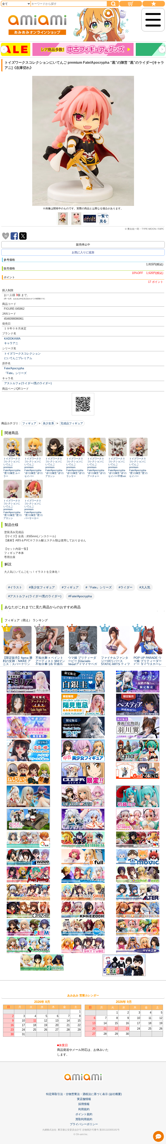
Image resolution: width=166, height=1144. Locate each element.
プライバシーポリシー (84, 1124)
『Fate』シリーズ (15, 373)
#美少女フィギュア (42, 587)
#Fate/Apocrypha (80, 596)
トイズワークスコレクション (22, 353)
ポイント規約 (83, 1114)
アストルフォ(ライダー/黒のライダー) (28, 383)
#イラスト (15, 587)
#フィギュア (70, 587)
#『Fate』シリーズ (99, 587)
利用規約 (83, 1109)
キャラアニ (11, 343)
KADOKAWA (12, 338)
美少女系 (48, 423)
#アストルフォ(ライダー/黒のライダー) (34, 596)
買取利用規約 (83, 1119)
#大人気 (144, 587)
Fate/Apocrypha (14, 368)
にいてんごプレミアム (18, 358)
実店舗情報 (84, 1099)
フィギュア (29, 423)
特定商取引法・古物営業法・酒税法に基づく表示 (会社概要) (84, 1094)
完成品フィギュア (72, 423)
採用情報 (83, 1104)
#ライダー (125, 587)
